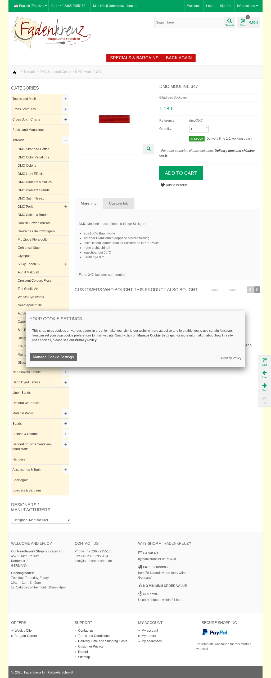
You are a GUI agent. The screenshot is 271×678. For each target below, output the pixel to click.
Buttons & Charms (25, 434)
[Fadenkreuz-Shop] (51, 32)
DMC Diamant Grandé (34, 190)
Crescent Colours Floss (34, 280)
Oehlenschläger (29, 248)
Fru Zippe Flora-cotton (33, 239)
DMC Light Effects (30, 174)
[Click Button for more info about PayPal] (215, 632)
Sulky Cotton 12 (29, 264)
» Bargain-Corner (24, 636)
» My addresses (150, 641)
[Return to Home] (14, 72)
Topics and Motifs (24, 99)
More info (89, 203)
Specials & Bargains (134, 58)
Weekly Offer (86, 58)
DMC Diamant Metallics (35, 182)
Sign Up (226, 6)
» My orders (147, 636)
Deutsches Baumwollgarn (36, 231)
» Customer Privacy (89, 646)
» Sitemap (82, 657)
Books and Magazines (28, 130)
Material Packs (23, 413)
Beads (17, 424)
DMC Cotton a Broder (33, 215)
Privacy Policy (231, 358)
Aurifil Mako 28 (28, 272)
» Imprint (81, 652)
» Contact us (84, 630)
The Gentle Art (28, 289)
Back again (179, 58)
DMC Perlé (26, 207)
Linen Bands (21, 393)
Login (210, 6)
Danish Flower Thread (34, 223)
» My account (148, 630)
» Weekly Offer (22, 630)
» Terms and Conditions (92, 636)
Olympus (24, 256)
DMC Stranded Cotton (55, 72)
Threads (29, 72)
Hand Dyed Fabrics (26, 382)
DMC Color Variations (33, 157)
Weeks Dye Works (31, 297)
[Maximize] (148, 149)
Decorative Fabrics (25, 403)
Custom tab (118, 203)
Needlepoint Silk (30, 305)
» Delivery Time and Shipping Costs (101, 641)
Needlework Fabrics (26, 372)
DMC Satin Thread (31, 198)
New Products (44, 58)
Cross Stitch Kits (24, 109)
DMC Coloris (27, 165)
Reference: (167, 120)
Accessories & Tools (26, 470)
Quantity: (165, 129)
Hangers (18, 459)
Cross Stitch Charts (26, 119)
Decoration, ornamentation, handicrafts (32, 446)
